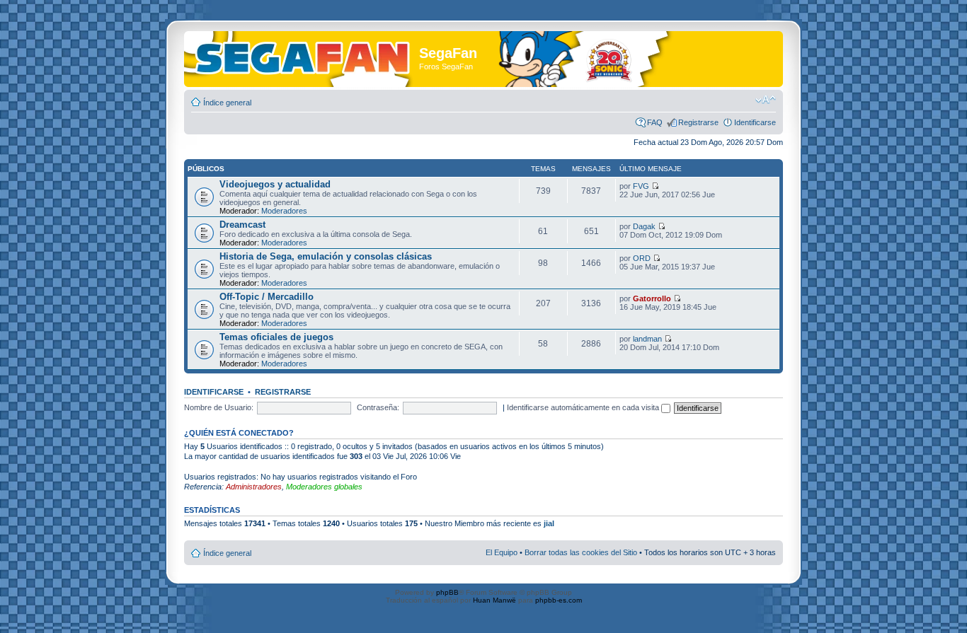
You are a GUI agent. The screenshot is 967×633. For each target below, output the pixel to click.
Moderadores (284, 211)
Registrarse (698, 122)
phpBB (447, 592)
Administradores (254, 486)
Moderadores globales (324, 486)
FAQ (655, 122)
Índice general (227, 102)
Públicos (206, 169)
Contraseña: (378, 407)
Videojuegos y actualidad (275, 184)
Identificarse (755, 122)
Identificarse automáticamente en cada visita (584, 407)
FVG (641, 186)
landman (647, 339)
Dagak (644, 226)
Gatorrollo (652, 298)
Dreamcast (242, 224)
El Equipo (501, 552)
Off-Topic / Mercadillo (266, 296)
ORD (642, 258)
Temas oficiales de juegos (276, 337)
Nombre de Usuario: (218, 407)
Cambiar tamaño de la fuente (765, 99)
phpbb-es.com (558, 600)
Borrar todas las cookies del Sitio (581, 552)
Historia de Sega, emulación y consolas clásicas (325, 256)
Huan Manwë (494, 600)
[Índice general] (303, 55)
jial (549, 523)
